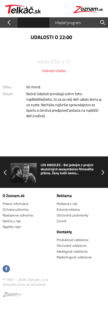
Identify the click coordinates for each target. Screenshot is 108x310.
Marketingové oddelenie (74, 257)
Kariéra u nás (12, 221)
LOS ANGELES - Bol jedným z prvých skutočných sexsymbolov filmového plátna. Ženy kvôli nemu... (67, 169)
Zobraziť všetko (54, 70)
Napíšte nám (12, 226)
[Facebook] (6, 269)
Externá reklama (68, 209)
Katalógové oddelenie (72, 251)
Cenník (61, 221)
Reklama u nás (67, 203)
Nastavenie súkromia (18, 215)
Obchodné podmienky (72, 215)
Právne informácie (16, 203)
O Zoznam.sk (14, 196)
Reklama (64, 196)
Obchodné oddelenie (72, 245)
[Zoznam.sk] (12, 295)
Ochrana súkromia (15, 209)
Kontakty (64, 232)
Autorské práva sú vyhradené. (24, 284)
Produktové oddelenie (73, 239)
